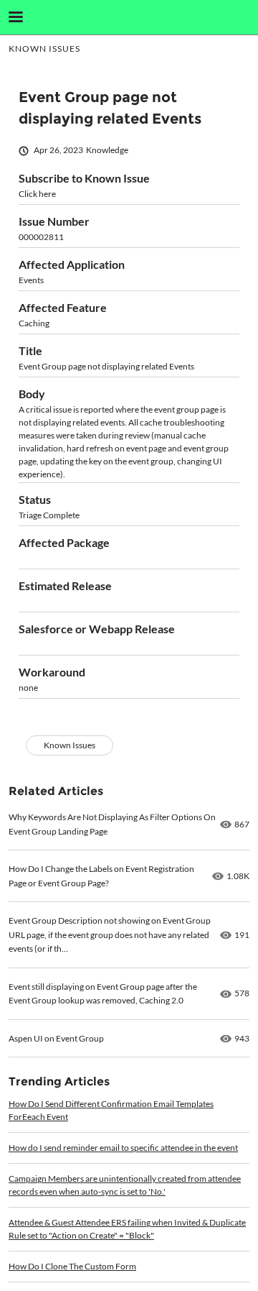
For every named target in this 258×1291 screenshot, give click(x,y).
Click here (37, 193)
